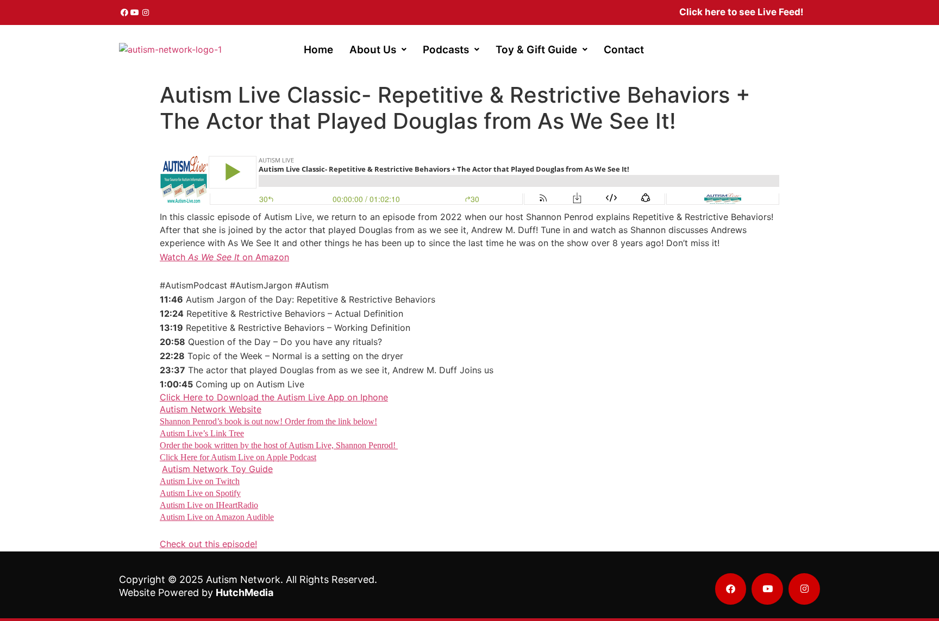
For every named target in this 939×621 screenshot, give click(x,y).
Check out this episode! (208, 543)
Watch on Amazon (224, 257)
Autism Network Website (210, 409)
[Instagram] (145, 12)
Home (318, 49)
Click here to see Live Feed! (741, 12)
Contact (624, 49)
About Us (372, 49)
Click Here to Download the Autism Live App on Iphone (274, 397)
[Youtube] (135, 12)
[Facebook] (124, 12)
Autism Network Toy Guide (217, 468)
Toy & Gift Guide (536, 49)
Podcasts (446, 49)
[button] (378, 49)
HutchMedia (244, 592)
